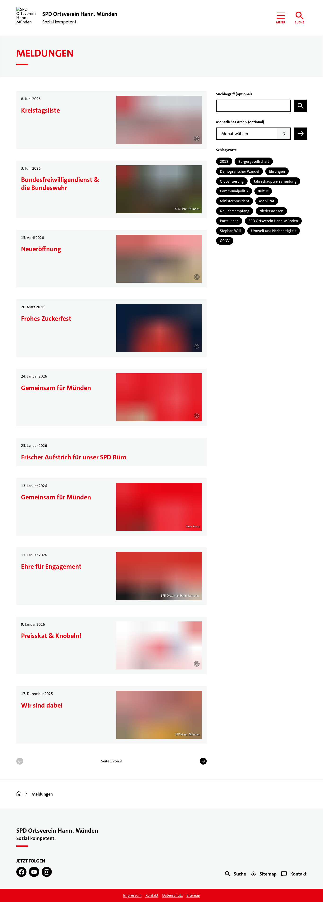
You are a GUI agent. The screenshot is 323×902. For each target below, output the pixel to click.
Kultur (263, 191)
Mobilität (266, 200)
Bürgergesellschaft (253, 161)
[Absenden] (300, 134)
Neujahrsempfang (234, 210)
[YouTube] (34, 872)
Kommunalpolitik (234, 191)
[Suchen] (300, 106)
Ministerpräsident (234, 200)
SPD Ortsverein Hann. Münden (273, 220)
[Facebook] (21, 872)
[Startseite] (19, 794)
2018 (224, 161)
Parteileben (229, 220)
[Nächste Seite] (203, 761)
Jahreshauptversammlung (275, 181)
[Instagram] (47, 872)
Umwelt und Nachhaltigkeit (273, 230)
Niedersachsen (271, 210)
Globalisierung (232, 181)
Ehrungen (277, 171)
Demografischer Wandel (239, 171)
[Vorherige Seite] (19, 761)
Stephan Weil (230, 230)
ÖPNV (225, 240)
